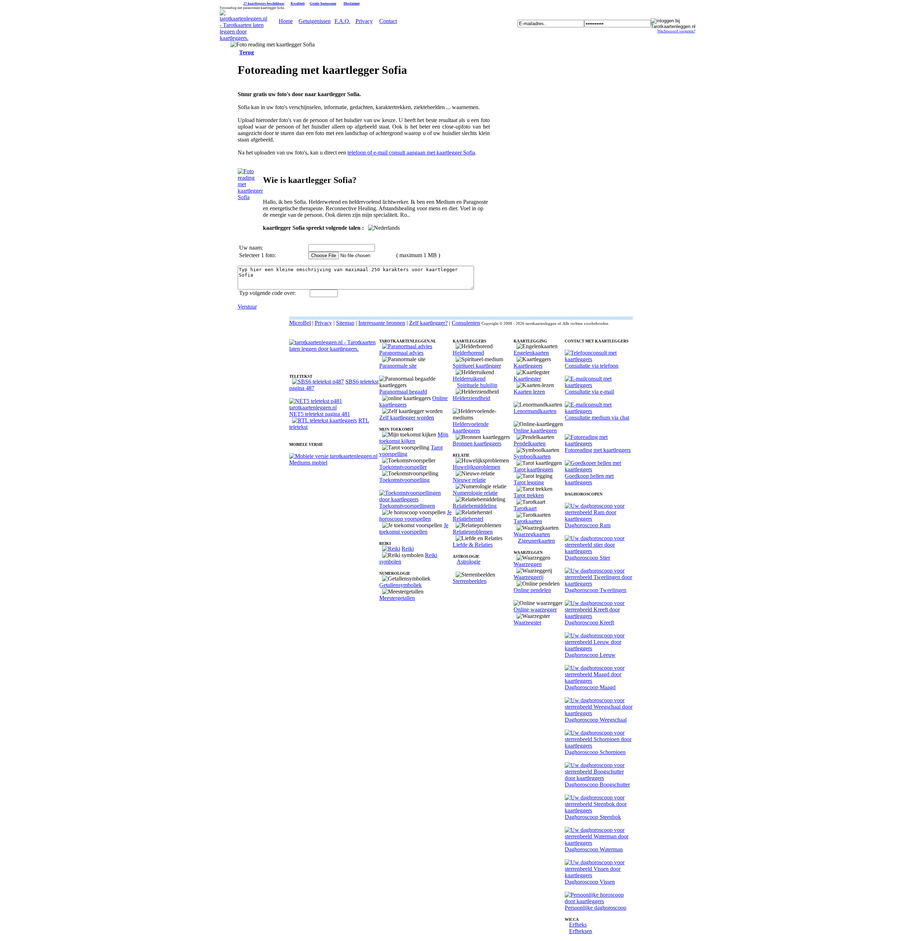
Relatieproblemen (473, 532)
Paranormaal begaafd (403, 392)
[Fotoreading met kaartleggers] (599, 443)
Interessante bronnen (381, 323)
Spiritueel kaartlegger (477, 366)
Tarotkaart (525, 508)
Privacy (364, 21)
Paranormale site (398, 366)
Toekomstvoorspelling (404, 480)
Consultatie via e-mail (589, 392)
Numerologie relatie (475, 493)
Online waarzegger (535, 609)
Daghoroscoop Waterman (594, 849)
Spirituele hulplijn (477, 385)
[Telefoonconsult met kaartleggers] (599, 359)
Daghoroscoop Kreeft (589, 622)
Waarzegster (527, 622)
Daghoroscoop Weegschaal (596, 720)
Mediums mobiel (308, 463)
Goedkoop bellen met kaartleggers (589, 479)
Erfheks (578, 925)
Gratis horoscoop (323, 3)
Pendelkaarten (530, 443)
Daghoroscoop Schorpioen (595, 752)
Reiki (408, 549)
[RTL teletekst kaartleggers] (324, 420)
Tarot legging (529, 482)
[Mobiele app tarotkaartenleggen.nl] (333, 456)
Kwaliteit (298, 3)
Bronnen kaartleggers (477, 443)
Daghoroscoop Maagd (590, 687)
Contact (388, 21)
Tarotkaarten (528, 521)
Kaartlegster (527, 379)
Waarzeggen (528, 564)
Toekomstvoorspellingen (407, 506)
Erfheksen (580, 931)
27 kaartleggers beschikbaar (264, 3)
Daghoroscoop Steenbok (593, 817)
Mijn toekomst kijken (413, 437)
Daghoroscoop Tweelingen (595, 590)
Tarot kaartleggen (533, 469)
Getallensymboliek (400, 585)
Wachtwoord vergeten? (676, 31)
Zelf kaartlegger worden (406, 418)
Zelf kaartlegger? (428, 323)
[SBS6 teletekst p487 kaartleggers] (318, 381)
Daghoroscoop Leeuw (590, 655)
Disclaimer (352, 3)
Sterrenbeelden (470, 581)
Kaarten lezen (529, 392)
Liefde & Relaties (473, 545)
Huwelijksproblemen (476, 467)
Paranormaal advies (401, 353)
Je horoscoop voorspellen (415, 515)
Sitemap (345, 323)
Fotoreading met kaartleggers (598, 450)
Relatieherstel (468, 519)
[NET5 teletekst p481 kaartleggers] (334, 407)
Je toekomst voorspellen (413, 528)
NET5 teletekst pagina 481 (319, 414)
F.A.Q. (342, 21)
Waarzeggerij (528, 577)
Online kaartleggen (535, 430)
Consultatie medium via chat (597, 418)
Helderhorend (468, 353)
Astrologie (468, 562)
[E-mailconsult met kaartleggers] (599, 385)
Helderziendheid (471, 398)
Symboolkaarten (532, 456)
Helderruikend (469, 379)
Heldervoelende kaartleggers (471, 427)
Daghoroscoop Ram (587, 525)
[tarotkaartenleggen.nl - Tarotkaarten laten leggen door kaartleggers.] (243, 38)
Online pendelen (532, 590)
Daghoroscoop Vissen (590, 882)
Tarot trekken (529, 495)
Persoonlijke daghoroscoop (595, 908)
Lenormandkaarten (535, 411)
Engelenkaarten (531, 353)
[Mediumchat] (599, 411)
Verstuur (247, 307)
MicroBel (300, 323)
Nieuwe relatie (469, 480)
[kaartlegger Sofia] (250, 197)
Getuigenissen (315, 21)
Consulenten (466, 323)
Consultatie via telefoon (591, 366)
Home (286, 21)
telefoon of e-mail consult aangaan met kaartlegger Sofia (411, 152)
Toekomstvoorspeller (403, 467)
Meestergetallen (397, 598)
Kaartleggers (528, 366)
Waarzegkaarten (532, 534)
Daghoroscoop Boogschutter (597, 784)
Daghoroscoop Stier (587, 558)
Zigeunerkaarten (536, 541)
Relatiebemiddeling (475, 506)
